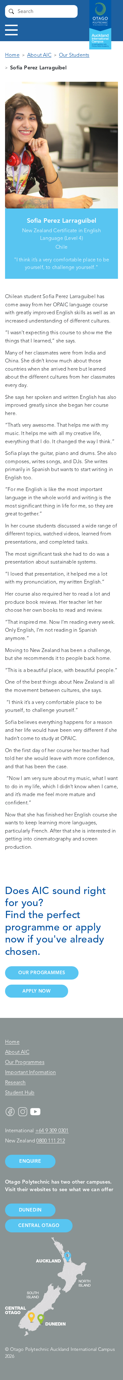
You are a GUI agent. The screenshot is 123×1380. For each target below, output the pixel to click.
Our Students (74, 55)
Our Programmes (24, 1062)
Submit (11, 11)
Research (15, 1082)
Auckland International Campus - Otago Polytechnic (97, 19)
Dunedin (30, 1210)
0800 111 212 (50, 1141)
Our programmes (41, 972)
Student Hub (19, 1092)
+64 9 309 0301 (52, 1131)
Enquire (30, 1161)
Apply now (36, 991)
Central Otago (38, 1225)
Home (12, 55)
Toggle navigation (11, 30)
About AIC (39, 55)
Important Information (30, 1072)
